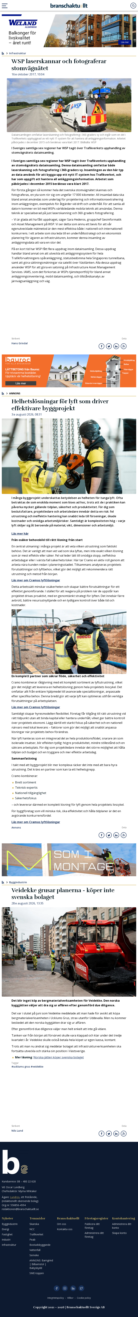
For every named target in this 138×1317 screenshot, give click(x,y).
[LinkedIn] (73, 1288)
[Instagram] (65, 1288)
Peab (32, 1239)
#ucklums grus (21, 1066)
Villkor (70, 1297)
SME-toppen (36, 1273)
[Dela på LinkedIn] (116, 346)
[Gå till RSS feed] (123, 346)
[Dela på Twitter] (109, 346)
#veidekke (37, 1066)
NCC (32, 1229)
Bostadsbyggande (39, 1244)
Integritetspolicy (55, 1297)
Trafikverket (36, 1234)
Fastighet (7, 1234)
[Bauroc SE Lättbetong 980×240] (69, 370)
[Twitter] (81, 1288)
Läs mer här (20, 534)
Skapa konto (119, 1233)
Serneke (34, 1255)
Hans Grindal (20, 343)
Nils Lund (17, 1130)
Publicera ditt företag (92, 1225)
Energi (5, 1229)
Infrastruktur (17, 53)
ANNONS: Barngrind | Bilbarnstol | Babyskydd (41, 1264)
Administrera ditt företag (94, 1234)
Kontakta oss (64, 1229)
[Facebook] (56, 1288)
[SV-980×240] (69, 859)
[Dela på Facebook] (101, 346)
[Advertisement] (69, 310)
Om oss (61, 1224)
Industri (6, 1239)
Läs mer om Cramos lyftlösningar (36, 580)
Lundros (15, 1197)
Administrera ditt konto (121, 1225)
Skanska (34, 1224)
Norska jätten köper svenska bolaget (58, 1057)
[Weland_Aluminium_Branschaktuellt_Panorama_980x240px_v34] (69, 30)
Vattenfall (34, 1250)
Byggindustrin (18, 882)
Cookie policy (84, 1297)
